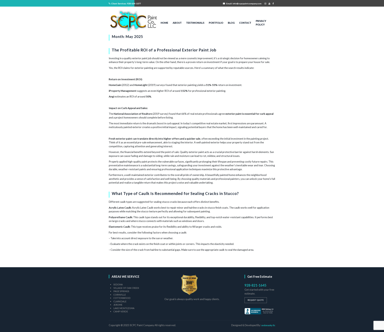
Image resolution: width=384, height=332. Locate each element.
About (177, 22)
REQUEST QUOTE (256, 300)
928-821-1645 (255, 285)
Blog (231, 22)
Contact (245, 22)
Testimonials (195, 22)
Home (164, 22)
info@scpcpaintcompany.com (247, 3)
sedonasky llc (268, 325)
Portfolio (216, 22)
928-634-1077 (134, 3)
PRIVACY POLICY (261, 22)
